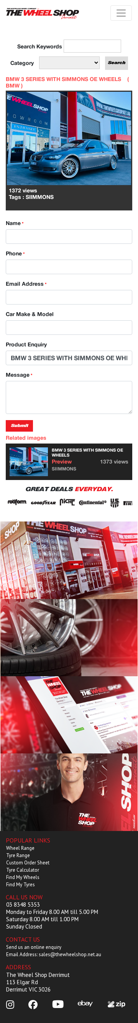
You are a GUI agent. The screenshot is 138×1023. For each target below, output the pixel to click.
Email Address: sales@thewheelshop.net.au (53, 954)
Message (19, 374)
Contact (69, 792)
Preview (62, 461)
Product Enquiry (26, 344)
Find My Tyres (20, 884)
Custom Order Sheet (27, 862)
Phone (15, 253)
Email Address (26, 283)
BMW (13, 85)
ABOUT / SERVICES (69, 560)
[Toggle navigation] (121, 13)
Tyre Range (18, 855)
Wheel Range (20, 848)
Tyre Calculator (22, 870)
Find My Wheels (22, 877)
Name (15, 223)
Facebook (69, 714)
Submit (19, 425)
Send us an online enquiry (33, 947)
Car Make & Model (30, 314)
